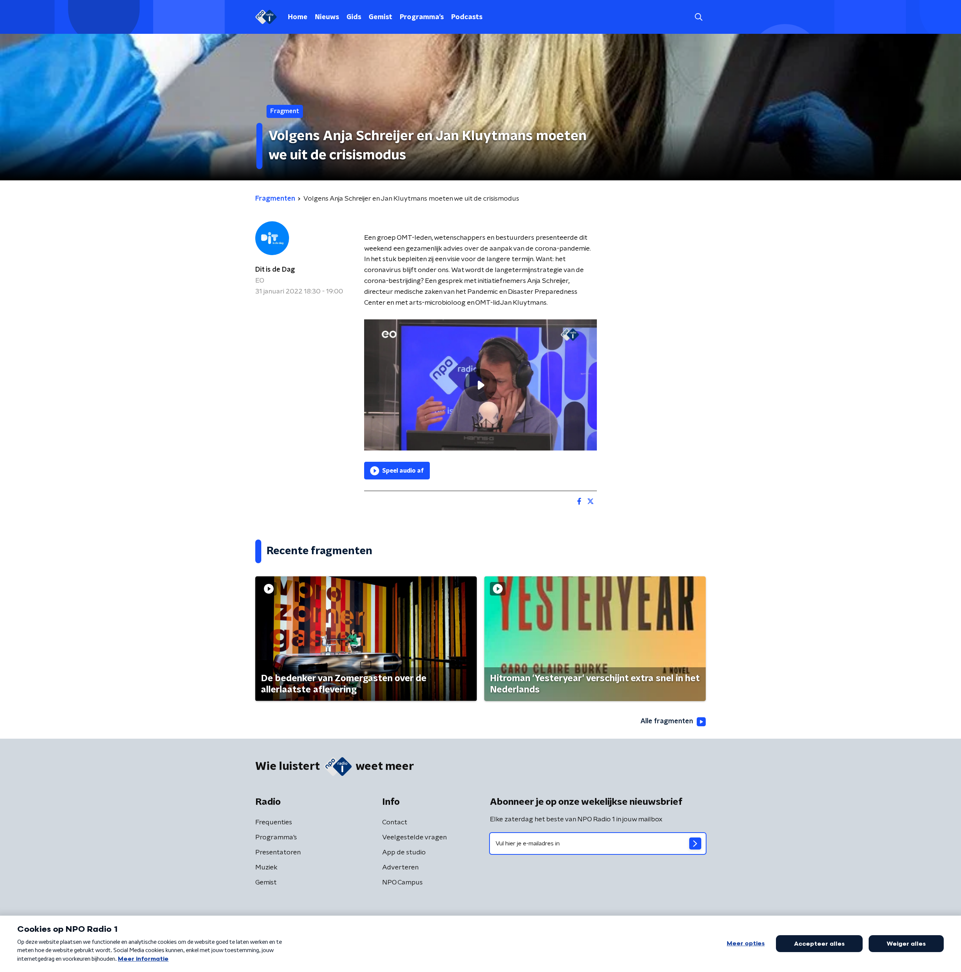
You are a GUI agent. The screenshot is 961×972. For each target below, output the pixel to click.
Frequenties (273, 822)
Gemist (380, 17)
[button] (698, 17)
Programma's (422, 17)
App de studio (404, 852)
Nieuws (327, 17)
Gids (353, 17)
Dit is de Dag (275, 269)
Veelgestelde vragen (414, 837)
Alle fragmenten (666, 721)
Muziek (266, 867)
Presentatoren (278, 852)
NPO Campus (402, 882)
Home (297, 17)
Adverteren (400, 867)
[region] (480, 384)
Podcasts (466, 17)
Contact (394, 822)
